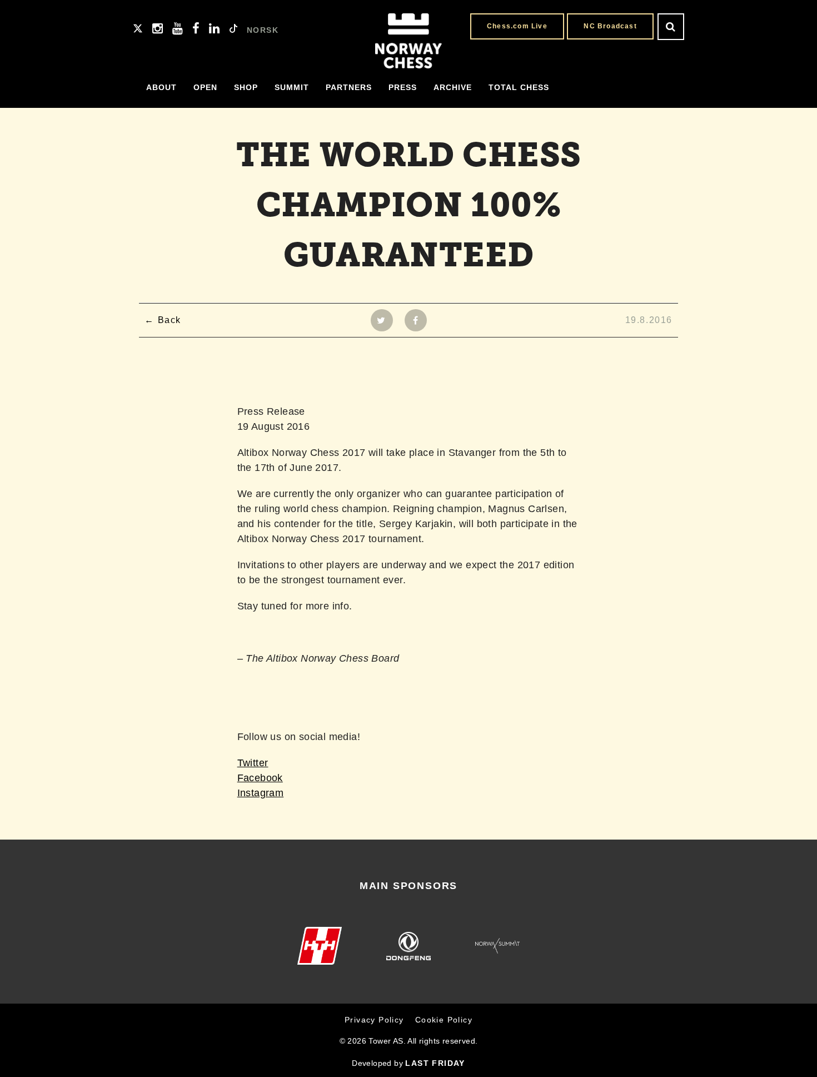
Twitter (252, 762)
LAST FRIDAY (435, 1063)
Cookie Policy (443, 1019)
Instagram (260, 792)
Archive (453, 87)
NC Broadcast (610, 26)
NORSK (262, 30)
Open (205, 87)
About (161, 87)
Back (169, 320)
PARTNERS (349, 87)
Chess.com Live (517, 26)
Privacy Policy (374, 1019)
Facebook (260, 777)
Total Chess (519, 87)
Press (402, 87)
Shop (246, 87)
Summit (292, 87)
